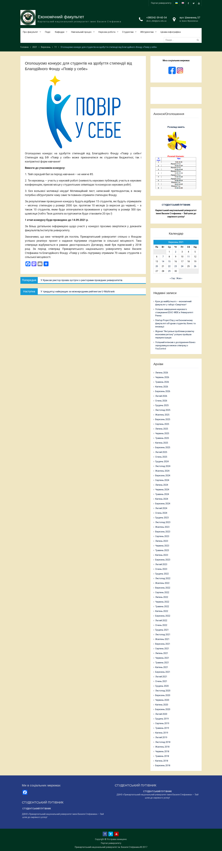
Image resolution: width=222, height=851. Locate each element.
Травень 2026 (162, 382)
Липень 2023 (161, 541)
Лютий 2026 (161, 396)
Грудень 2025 (162, 405)
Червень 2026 (162, 377)
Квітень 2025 (161, 443)
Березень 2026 (162, 391)
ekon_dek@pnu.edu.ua (156, 21)
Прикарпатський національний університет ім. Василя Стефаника (107, 847)
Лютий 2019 (161, 737)
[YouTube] (198, 3)
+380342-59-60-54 (156, 17)
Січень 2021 (161, 681)
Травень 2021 (162, 662)
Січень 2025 (161, 457)
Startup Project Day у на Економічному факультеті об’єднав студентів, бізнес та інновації (175, 323)
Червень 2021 (162, 658)
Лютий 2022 (161, 620)
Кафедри (59, 32)
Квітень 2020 (161, 704)
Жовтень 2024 (162, 471)
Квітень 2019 (161, 733)
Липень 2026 (161, 372)
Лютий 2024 (161, 508)
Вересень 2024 (162, 475)
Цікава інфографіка (170, 32)
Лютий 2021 (161, 676)
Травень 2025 (162, 438)
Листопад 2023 (162, 522)
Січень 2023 (161, 569)
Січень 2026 (161, 400)
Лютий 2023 (161, 564)
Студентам (128, 32)
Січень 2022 (161, 625)
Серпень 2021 (162, 648)
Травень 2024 (162, 494)
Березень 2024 (162, 503)
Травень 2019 (162, 728)
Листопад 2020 (162, 690)
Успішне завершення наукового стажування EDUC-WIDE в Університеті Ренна (174, 312)
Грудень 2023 (162, 517)
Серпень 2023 (162, 536)
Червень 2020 (162, 700)
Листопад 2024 (162, 466)
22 (169, 266)
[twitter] (193, 3)
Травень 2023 (162, 550)
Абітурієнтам (147, 32)
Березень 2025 (162, 447)
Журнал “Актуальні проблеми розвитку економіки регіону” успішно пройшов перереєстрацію (174, 334)
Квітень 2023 (161, 555)
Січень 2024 (161, 513)
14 (163, 261)
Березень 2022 (162, 616)
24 (182, 266)
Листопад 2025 (162, 410)
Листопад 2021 (162, 634)
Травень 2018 (162, 756)
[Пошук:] (183, 40)
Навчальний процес (81, 32)
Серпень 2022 (162, 592)
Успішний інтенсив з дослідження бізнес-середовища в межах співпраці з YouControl (175, 345)
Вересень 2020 (162, 695)
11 (188, 256)
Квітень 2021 (161, 667)
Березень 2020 (162, 709)
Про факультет (30, 32)
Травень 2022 (162, 606)
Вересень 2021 (162, 644)
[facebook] (188, 3)
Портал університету (161, 3)
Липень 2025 (161, 429)
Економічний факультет (61, 16)
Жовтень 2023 (162, 527)
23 (175, 266)
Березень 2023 (162, 559)
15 (169, 261)
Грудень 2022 (162, 574)
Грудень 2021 (162, 630)
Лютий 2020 (161, 714)
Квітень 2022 (161, 611)
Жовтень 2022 (162, 583)
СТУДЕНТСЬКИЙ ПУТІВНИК (176, 205)
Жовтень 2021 (162, 639)
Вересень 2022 (162, 588)
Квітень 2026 (161, 386)
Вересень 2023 (162, 531)
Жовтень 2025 (162, 415)
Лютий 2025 (161, 452)
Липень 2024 (161, 485)
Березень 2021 (162, 672)
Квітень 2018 (161, 761)
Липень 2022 (161, 597)
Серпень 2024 (162, 480)
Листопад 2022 (162, 578)
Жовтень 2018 (162, 747)
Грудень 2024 (162, 461)
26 (195, 266)
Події (47, 32)
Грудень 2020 (162, 686)
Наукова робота (106, 32)
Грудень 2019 (162, 718)
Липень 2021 (161, 653)
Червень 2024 (162, 489)
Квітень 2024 (161, 499)
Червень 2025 (162, 433)
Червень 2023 (162, 545)
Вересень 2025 (162, 419)
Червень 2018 (162, 751)
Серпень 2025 (162, 424)
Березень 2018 (162, 765)
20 (157, 266)
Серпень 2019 (162, 723)
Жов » (179, 278)
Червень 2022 (162, 602)
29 (169, 271)
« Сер (172, 278)
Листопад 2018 (162, 742)
